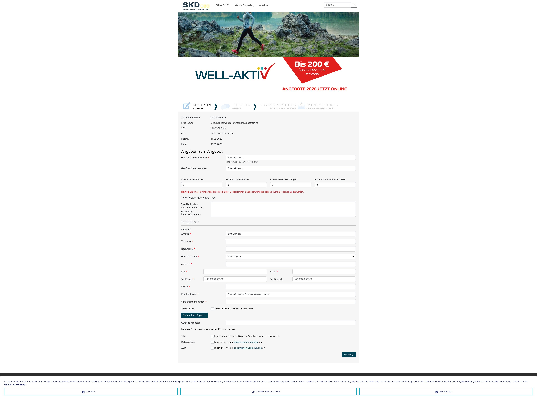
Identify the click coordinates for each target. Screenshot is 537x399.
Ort (183, 133)
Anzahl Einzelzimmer (192, 179)
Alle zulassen (446, 391)
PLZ (184, 271)
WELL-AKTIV (222, 5)
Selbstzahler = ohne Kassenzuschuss (233, 308)
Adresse (186, 264)
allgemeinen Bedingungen (248, 347)
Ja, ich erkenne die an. (238, 341)
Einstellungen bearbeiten (268, 391)
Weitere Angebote (243, 5)
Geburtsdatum (190, 256)
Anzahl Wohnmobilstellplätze (330, 179)
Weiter (348, 354)
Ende (184, 144)
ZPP (183, 128)
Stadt (274, 271)
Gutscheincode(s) (190, 322)
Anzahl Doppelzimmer (237, 179)
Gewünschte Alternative (194, 168)
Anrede (186, 233)
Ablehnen (90, 391)
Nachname (188, 248)
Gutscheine (264, 5)
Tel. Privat (187, 279)
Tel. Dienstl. (276, 279)
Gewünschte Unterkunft (195, 157)
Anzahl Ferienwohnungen (283, 179)
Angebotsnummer (191, 117)
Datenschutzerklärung (246, 341)
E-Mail (185, 286)
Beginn (185, 138)
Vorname (187, 241)
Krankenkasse (190, 294)
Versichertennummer (193, 301)
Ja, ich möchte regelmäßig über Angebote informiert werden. (246, 336)
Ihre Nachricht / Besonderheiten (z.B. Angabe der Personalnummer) (192, 209)
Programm (187, 122)
